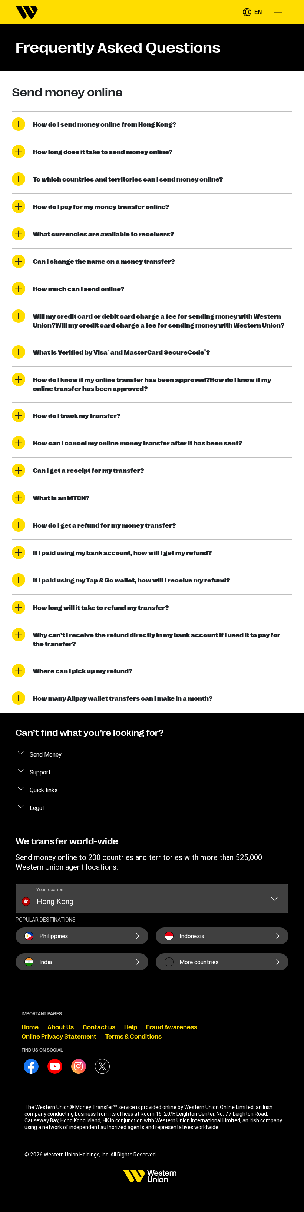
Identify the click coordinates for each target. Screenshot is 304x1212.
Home (30, 1027)
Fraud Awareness (171, 1027)
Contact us (99, 1027)
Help (130, 1027)
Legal (37, 807)
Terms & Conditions (133, 1036)
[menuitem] (27, 12)
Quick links (43, 790)
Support (40, 772)
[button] (252, 12)
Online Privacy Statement (59, 1036)
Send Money (46, 754)
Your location (49, 889)
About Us (60, 1027)
